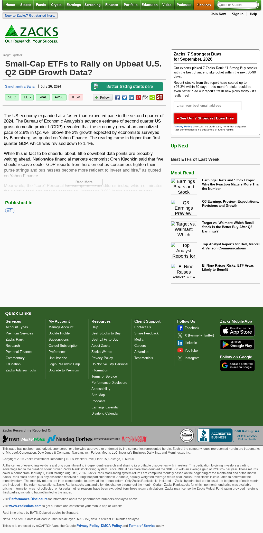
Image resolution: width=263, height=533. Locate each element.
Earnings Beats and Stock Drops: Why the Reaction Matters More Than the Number (231, 184)
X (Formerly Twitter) (199, 335)
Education (150, 5)
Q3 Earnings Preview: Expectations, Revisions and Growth (230, 204)
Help (253, 14)
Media (138, 339)
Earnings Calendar (105, 407)
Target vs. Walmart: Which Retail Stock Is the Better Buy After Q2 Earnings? (228, 227)
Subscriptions (59, 339)
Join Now (218, 14)
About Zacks (100, 346)
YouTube (191, 350)
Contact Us (142, 327)
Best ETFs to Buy (104, 339)
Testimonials (143, 358)
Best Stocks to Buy (106, 333)
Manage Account (61, 327)
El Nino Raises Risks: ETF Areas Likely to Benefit (228, 268)
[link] (32, 35)
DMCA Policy (111, 526)
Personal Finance (19, 352)
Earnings (74, 5)
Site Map (98, 395)
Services (205, 5)
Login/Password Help (64, 364)
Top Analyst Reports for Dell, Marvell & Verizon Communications (231, 246)
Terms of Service (104, 376)
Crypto (56, 5)
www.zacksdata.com (25, 506)
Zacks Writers (101, 352)
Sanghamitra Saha (19, 86)
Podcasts (184, 5)
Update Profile (59, 333)
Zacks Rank (15, 339)
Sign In (237, 14)
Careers (140, 346)
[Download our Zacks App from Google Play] (237, 344)
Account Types (17, 327)
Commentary (15, 358)
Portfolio (131, 5)
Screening (92, 5)
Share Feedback (146, 333)
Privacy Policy (183, 126)
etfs (10, 211)
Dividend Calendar (104, 413)
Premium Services (19, 333)
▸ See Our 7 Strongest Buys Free (205, 118)
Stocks (25, 5)
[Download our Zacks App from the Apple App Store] (237, 336)
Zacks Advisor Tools (21, 370)
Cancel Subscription (63, 346)
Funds (41, 5)
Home (10, 5)
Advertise (141, 352)
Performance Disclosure (109, 383)
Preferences (58, 352)
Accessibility (100, 389)
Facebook (192, 328)
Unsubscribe (58, 358)
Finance (111, 5)
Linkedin (191, 343)
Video (167, 5)
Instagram (192, 358)
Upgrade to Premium (64, 370)
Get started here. (30, 15)
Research (13, 346)
